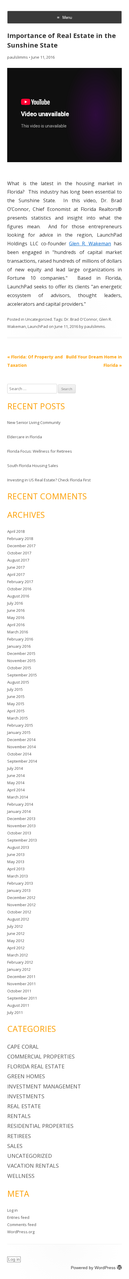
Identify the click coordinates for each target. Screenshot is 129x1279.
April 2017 (16, 574)
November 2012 (21, 904)
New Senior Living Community (34, 422)
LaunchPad (38, 326)
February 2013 (20, 883)
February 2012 (20, 962)
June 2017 (16, 567)
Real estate (24, 1106)
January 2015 (19, 732)
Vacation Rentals (33, 1165)
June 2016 (16, 610)
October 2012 (19, 912)
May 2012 (15, 940)
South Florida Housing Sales (32, 465)
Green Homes (26, 1076)
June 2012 (16, 933)
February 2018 (20, 538)
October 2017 (19, 553)
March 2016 (17, 632)
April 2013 (16, 869)
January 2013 (19, 890)
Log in (12, 1210)
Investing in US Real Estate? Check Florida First (49, 480)
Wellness (20, 1175)
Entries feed (18, 1217)
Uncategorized (38, 319)
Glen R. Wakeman (90, 243)
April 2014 (16, 790)
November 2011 (21, 983)
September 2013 (22, 840)
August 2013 (18, 847)
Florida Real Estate (35, 1066)
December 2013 (21, 818)
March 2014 (17, 797)
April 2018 (16, 531)
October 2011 (19, 991)
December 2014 (21, 739)
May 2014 (15, 782)
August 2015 (18, 682)
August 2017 (18, 560)
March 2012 (17, 955)
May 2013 (15, 861)
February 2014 (20, 804)
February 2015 (20, 725)
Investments (25, 1096)
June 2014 (16, 775)
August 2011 (18, 1005)
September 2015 (22, 675)
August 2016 (18, 596)
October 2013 (19, 833)
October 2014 (19, 754)
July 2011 (15, 1012)
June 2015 (16, 696)
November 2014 (21, 746)
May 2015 (15, 703)
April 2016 (16, 624)
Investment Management (44, 1086)
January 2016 (19, 646)
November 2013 (21, 825)
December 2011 (21, 976)
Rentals (19, 1116)
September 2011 (22, 998)
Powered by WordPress (93, 1267)
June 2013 (16, 854)
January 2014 (19, 811)
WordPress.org (20, 1231)
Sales (14, 1145)
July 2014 (15, 768)
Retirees (19, 1136)
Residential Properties (40, 1125)
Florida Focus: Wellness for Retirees (39, 451)
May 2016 (15, 617)
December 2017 (21, 545)
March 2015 (17, 718)
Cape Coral (23, 1046)
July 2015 (15, 689)
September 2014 (22, 761)
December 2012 (21, 897)
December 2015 (21, 653)
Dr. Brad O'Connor (80, 319)
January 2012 (19, 969)
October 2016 (19, 588)
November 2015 (21, 660)
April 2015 (16, 711)
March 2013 (17, 876)
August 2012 (18, 919)
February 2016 (20, 639)
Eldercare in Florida (24, 436)
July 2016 (15, 603)
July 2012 (15, 926)
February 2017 (20, 581)
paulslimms (17, 57)
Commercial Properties (41, 1056)
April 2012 (16, 947)
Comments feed (21, 1224)
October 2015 (19, 667)
